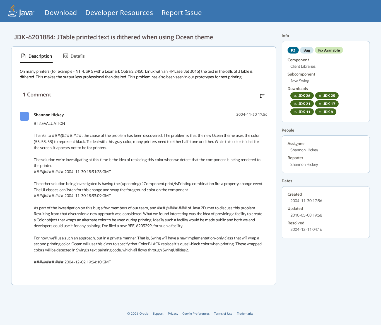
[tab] (36, 56)
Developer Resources (119, 12)
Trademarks (245, 313)
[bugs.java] (21, 10)
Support (158, 313)
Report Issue (181, 12)
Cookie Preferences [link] (195, 313)
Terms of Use (223, 313)
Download (61, 12)
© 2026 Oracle (137, 313)
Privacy (173, 313)
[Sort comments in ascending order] (262, 96)
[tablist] (143, 56)
